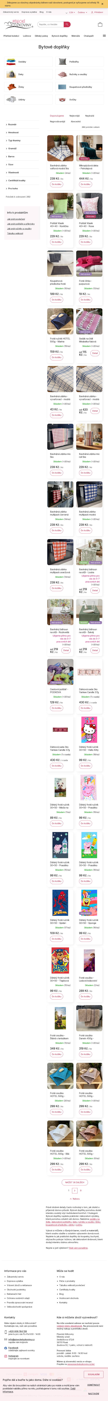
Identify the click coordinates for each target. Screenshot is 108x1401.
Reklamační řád (14, 1294)
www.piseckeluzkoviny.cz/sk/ (81, 1364)
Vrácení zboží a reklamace (19, 1285)
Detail (95, 353)
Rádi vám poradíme (78, 1248)
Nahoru (76, 1198)
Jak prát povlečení (16, 219)
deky (75, 1222)
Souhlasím (94, 1374)
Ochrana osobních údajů (18, 1298)
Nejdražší (89, 116)
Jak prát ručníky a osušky (19, 228)
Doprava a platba (29, 12)
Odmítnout (93, 1385)
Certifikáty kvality (67, 1289)
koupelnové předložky (56, 1225)
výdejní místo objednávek (69, 1326)
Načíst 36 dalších (74, 1182)
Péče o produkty (67, 1281)
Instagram (13, 1356)
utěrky (71, 1225)
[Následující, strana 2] (74, 1191)
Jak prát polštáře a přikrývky (21, 224)
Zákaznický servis (11, 12)
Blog (41, 12)
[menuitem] (11, 36)
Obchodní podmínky (16, 1289)
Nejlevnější (75, 116)
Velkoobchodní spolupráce (19, 1307)
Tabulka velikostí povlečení (72, 1285)
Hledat (67, 24)
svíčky (79, 1225)
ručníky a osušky (86, 1222)
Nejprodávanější (57, 121)
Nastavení (93, 1393)
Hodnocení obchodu (69, 1298)
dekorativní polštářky (61, 1222)
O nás (48, 12)
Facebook (13, 1348)
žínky (97, 1222)
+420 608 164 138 (17, 1331)
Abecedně (76, 121)
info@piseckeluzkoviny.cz (21, 1339)
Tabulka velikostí (15, 233)
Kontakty (63, 1302)
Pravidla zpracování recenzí (20, 1302)
